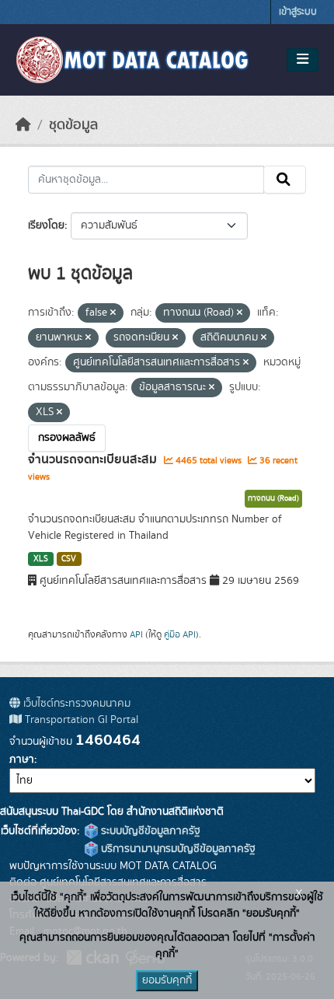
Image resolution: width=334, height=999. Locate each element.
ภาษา (21, 759)
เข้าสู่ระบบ (298, 12)
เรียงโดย (46, 225)
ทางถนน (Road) (273, 498)
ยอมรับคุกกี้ (167, 980)
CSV (68, 559)
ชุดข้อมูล (73, 125)
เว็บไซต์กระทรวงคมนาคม (75, 703)
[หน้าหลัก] (23, 125)
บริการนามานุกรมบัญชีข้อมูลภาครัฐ (177, 849)
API (136, 634)
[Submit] (284, 180)
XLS (40, 559)
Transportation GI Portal (80, 720)
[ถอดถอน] (113, 313)
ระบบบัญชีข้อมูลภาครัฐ (149, 831)
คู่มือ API (180, 634)
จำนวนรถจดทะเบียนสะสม (94, 459)
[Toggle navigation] (302, 60)
